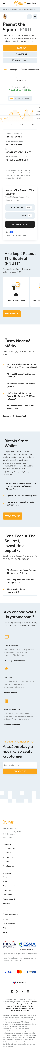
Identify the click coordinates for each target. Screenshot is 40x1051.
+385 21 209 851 (9, 837)
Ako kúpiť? (14, 69)
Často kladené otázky (30, 69)
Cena (5, 69)
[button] (20, 366)
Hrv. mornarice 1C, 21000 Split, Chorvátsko (12, 833)
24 (11, 98)
